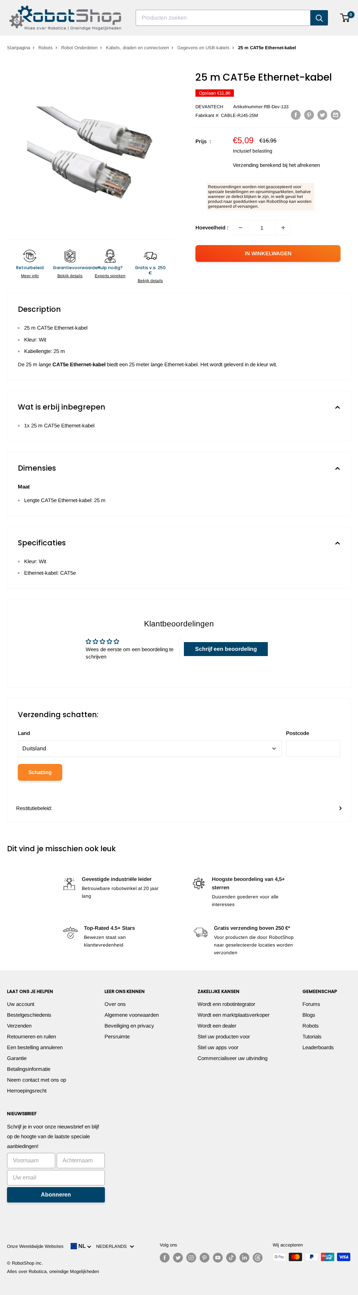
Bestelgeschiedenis (29, 1015)
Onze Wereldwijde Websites (35, 1246)
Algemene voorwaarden (132, 1015)
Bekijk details (70, 275)
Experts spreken (110, 275)
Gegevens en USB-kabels (203, 47)
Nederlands (113, 1246)
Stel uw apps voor (218, 1047)
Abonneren (56, 1195)
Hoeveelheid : (212, 227)
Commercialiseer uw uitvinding (232, 1058)
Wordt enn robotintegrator (226, 1004)
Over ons (115, 1004)
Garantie (17, 1058)
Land (24, 733)
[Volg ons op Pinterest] (204, 1258)
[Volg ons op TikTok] (231, 1258)
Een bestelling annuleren (35, 1047)
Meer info (30, 275)
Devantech (209, 106)
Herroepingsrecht (26, 1091)
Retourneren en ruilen (31, 1036)
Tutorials (312, 1036)
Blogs (308, 1015)
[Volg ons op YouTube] (218, 1258)
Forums (311, 1004)
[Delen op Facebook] (296, 115)
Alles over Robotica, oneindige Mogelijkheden (53, 1271)
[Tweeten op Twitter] (322, 115)
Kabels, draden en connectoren (137, 47)
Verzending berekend (257, 165)
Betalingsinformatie (28, 1069)
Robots (45, 47)
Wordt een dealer (217, 1026)
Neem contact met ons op (36, 1080)
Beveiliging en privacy (129, 1026)
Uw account (20, 1004)
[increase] (283, 227)
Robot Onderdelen (79, 47)
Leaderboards (318, 1047)
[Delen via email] (336, 115)
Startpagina (18, 47)
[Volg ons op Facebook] (165, 1258)
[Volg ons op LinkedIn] (244, 1258)
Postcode (297, 733)
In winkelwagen (268, 253)
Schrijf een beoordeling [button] (226, 649)
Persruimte (117, 1036)
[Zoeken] (319, 17)
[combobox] (223, 18)
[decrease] (240, 227)
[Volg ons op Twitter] (178, 1258)
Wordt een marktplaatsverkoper (234, 1015)
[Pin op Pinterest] (309, 115)
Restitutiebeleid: (34, 808)
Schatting (40, 772)
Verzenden (19, 1026)
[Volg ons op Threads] (258, 1258)
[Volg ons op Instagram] (191, 1258)
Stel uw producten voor (224, 1036)
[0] (345, 18)
